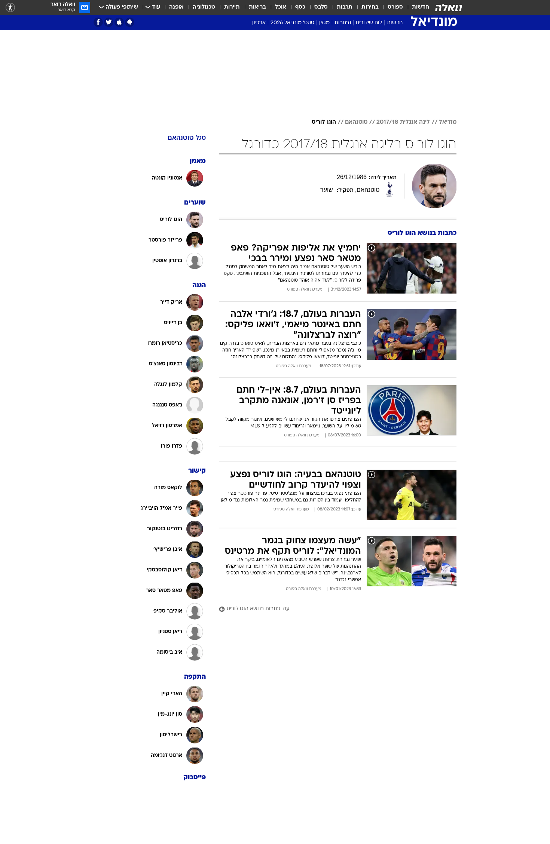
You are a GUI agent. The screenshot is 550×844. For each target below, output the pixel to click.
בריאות (257, 7)
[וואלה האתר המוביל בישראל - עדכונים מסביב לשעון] (448, 7)
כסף (300, 7)
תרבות (344, 7)
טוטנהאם (356, 122)
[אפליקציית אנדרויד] (129, 22)
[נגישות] (10, 7)
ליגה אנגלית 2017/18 (403, 122)
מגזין (324, 23)
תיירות (232, 7)
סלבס (321, 7)
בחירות (370, 7)
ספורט (395, 7)
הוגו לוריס (324, 122)
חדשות (420, 7)
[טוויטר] (108, 22)
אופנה (176, 7)
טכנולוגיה (204, 7)
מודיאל (447, 122)
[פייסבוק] (98, 22)
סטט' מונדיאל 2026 (292, 23)
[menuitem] (416, 7)
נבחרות (342, 23)
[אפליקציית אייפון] (119, 22)
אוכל (280, 7)
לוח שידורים (369, 23)
